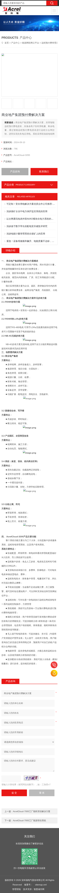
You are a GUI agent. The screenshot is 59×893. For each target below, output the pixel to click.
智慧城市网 (39, 889)
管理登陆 (16, 889)
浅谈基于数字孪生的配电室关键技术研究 (27, 226)
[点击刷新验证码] (31, 778)
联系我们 (44, 171)
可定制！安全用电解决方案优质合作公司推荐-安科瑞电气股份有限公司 (31, 204)
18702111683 (54, 664)
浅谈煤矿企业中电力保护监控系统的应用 (27, 211)
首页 (7, 43)
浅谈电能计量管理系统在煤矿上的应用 (26, 233)
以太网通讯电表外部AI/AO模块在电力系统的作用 (31, 218)
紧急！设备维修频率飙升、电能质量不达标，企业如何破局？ (31, 241)
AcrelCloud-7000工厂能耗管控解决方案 (31, 811)
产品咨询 (15, 171)
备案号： (28, 884)
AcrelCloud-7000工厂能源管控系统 (29, 820)
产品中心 (15, 43)
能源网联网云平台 (30, 43)
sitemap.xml (41, 884)
